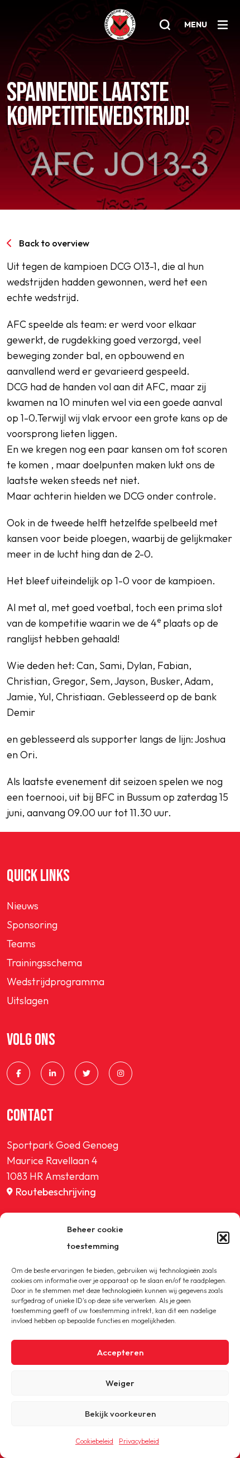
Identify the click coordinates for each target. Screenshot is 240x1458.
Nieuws (23, 905)
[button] (223, 1237)
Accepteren (120, 1352)
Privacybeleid (139, 1441)
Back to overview (54, 243)
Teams (21, 943)
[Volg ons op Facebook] (18, 1073)
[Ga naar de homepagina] (120, 24)
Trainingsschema (44, 962)
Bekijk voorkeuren (120, 1413)
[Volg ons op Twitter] (86, 1073)
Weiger (120, 1383)
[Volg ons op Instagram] (120, 1073)
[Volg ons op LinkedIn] (52, 1073)
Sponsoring (32, 924)
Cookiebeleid (94, 1441)
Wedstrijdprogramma (55, 981)
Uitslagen (28, 1000)
